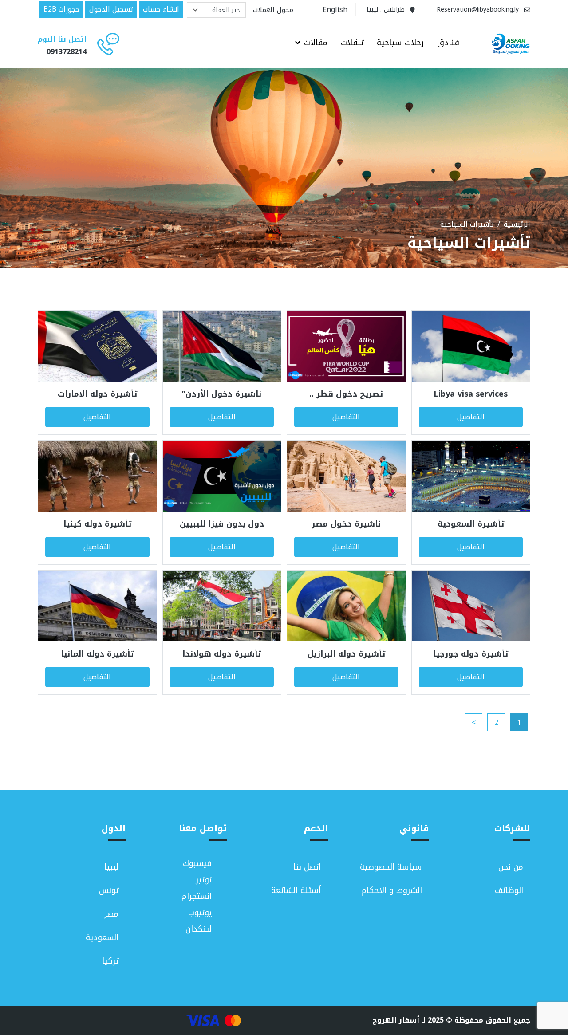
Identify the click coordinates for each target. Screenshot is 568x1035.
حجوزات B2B (61, 9)
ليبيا (111, 866)
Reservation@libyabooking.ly (478, 10)
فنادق (448, 43)
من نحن (510, 866)
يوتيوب (200, 913)
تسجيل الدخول (111, 9)
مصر (111, 913)
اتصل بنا (307, 866)
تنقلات (352, 43)
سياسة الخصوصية (391, 866)
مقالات (315, 43)
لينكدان (198, 929)
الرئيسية (517, 224)
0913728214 (67, 52)
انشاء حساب (161, 9)
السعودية (102, 937)
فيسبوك (197, 864)
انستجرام (196, 896)
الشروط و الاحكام (391, 890)
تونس (108, 890)
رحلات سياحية (400, 43)
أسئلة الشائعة (296, 890)
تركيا (110, 960)
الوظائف (509, 890)
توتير (204, 880)
